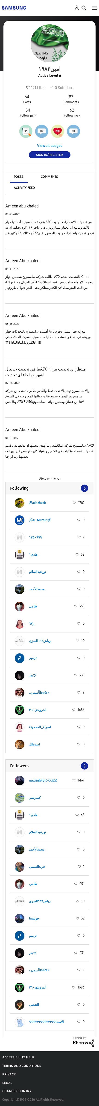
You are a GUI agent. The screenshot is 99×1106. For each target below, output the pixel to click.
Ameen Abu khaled (22, 260)
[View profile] (19, 503)
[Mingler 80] (42, 131)
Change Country (16, 1091)
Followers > (28, 113)
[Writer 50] (26, 131)
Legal (7, 1083)
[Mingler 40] (73, 131)
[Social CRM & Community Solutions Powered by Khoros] (83, 1041)
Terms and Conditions (21, 1066)
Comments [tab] (49, 177)
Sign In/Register (49, 155)
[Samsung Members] (14, 7)
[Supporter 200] (57, 131)
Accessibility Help (18, 1057)
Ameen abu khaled (22, 206)
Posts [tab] (18, 177)
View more (47, 479)
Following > (72, 113)
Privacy (9, 1074)
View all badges (49, 146)
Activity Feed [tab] (24, 188)
